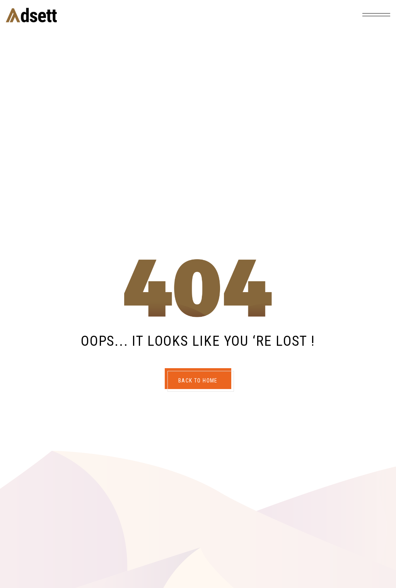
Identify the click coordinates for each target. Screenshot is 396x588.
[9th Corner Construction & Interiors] (31, 15)
